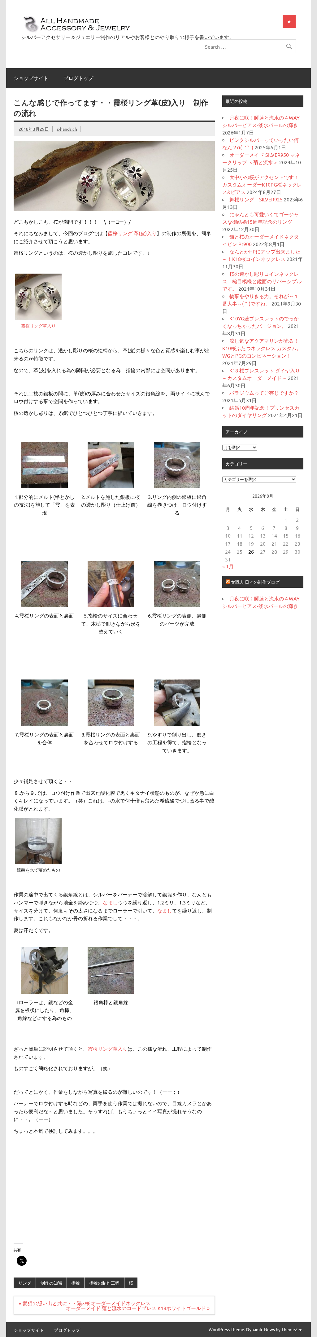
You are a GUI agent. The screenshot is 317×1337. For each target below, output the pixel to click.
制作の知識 (51, 1283)
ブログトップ (78, 78)
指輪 (75, 1283)
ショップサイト (31, 78)
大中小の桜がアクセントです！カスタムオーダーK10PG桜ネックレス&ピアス (262, 184)
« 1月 (228, 566)
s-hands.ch (67, 129)
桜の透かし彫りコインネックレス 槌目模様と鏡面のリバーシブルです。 (262, 281)
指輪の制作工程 (104, 1283)
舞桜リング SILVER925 (256, 199)
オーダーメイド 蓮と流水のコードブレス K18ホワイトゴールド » (138, 1308)
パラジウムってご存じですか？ (264, 392)
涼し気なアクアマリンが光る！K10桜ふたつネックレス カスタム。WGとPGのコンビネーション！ (262, 347)
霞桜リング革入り (38, 325)
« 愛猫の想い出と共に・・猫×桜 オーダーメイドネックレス (87, 1303)
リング (24, 1283)
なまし (110, 902)
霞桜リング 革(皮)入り (132, 233)
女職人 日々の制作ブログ (255, 582)
